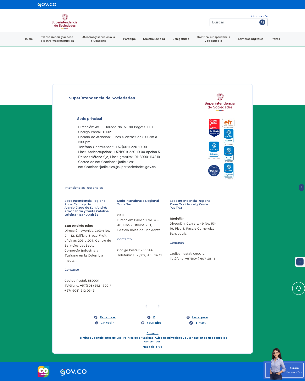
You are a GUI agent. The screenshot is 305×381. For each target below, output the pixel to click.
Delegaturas (180, 38)
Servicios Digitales (250, 38)
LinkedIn (108, 323)
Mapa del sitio (152, 346)
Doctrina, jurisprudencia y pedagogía (213, 38)
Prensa (275, 38)
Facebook (108, 317)
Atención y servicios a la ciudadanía (98, 38)
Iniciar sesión (259, 16)
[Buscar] (262, 22)
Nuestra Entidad (154, 38)
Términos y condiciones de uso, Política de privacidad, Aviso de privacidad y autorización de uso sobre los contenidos (152, 339)
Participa (129, 38)
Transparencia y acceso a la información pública (57, 38)
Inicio (29, 38)
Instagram (200, 317)
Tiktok (200, 323)
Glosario (152, 333)
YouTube (154, 323)
